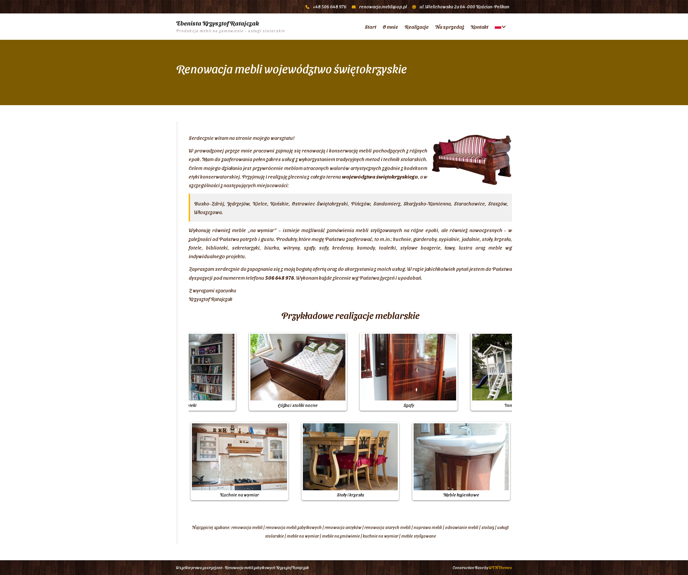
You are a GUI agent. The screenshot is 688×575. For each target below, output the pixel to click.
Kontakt (479, 27)
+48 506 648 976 (329, 6)
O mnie (390, 27)
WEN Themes (500, 567)
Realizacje (416, 27)
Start (370, 27)
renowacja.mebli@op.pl (383, 6)
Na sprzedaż (449, 27)
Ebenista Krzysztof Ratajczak (217, 23)
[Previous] (200, 371)
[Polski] (500, 26)
